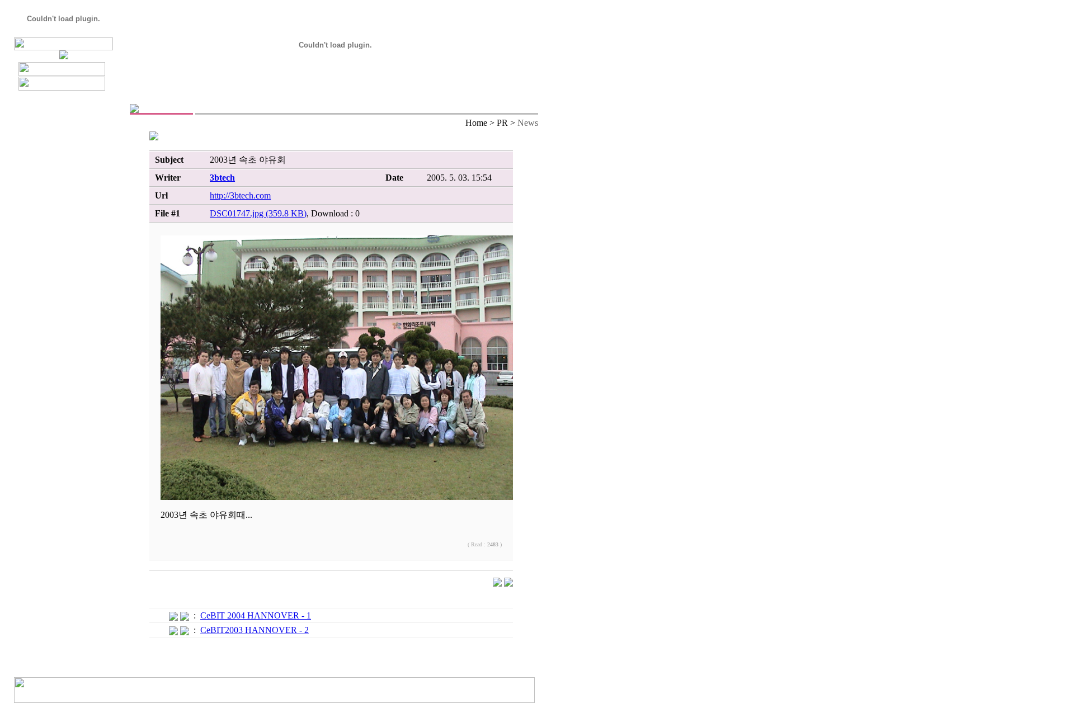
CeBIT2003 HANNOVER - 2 (254, 630)
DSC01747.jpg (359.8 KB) (258, 213)
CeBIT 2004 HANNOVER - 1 (255, 615)
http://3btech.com (240, 195)
